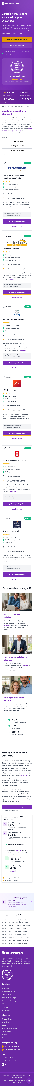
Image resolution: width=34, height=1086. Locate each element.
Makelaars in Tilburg (7, 928)
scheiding (10, 131)
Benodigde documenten (9, 1028)
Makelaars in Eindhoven (8, 925)
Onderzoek (5, 1007)
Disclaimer (23, 1080)
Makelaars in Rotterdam (23, 919)
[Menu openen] (30, 4)
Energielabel (5, 1022)
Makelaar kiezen (7, 1019)
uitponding (18, 131)
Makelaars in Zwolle (22, 940)
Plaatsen (4, 1035)
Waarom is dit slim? (17, 46)
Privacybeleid (16, 1080)
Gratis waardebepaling (9, 1001)
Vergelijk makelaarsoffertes (15, 39)
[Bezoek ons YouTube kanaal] (6, 1064)
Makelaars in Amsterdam (8, 919)
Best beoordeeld (18, 150)
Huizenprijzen (6, 1004)
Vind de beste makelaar (12, 1050)
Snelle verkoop (18, 141)
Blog (3, 1038)
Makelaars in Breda (7, 931)
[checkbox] (4, 163)
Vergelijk (8, 163)
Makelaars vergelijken (17, 106)
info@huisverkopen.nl (11, 1061)
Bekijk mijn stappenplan (12, 1046)
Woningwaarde (6, 1031)
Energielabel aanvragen (9, 998)
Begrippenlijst (6, 1010)
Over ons (6, 1080)
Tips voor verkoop (7, 994)
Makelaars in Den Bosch (23, 937)
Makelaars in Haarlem (21, 934)
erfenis (30, 129)
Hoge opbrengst (18, 146)
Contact (11, 1080)
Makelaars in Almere (20, 928)
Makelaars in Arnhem (7, 934)
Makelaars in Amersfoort (8, 940)
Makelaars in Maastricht (8, 943)
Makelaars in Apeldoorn (8, 937)
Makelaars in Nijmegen (20, 931)
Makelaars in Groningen (23, 925)
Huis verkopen (5, 106)
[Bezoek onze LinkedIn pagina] (3, 1064)
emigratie (4, 131)
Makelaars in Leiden (21, 943)
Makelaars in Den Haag (8, 922)
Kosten (4, 1025)
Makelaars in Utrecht (22, 922)
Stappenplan (5, 988)
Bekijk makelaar (17, 227)
